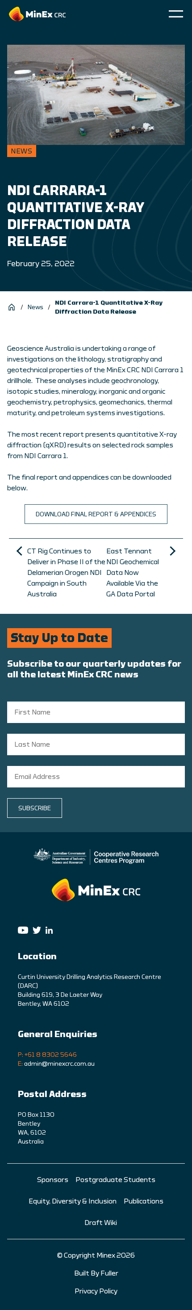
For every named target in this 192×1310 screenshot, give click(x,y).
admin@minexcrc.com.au (59, 1064)
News (35, 307)
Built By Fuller (96, 1273)
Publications (143, 1201)
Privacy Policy (96, 1291)
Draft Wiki (100, 1222)
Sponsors (52, 1179)
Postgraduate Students (115, 1179)
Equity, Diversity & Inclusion (73, 1201)
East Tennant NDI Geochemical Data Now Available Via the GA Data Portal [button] (132, 573)
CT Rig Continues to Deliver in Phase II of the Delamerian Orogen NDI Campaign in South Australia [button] (66, 573)
